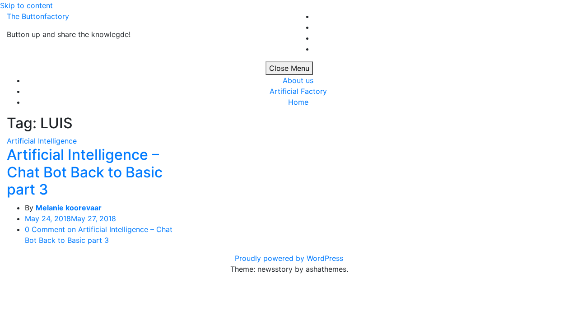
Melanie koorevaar (69, 207)
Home (298, 102)
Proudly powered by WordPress (289, 258)
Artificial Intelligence (42, 140)
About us (298, 80)
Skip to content (26, 5)
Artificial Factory (298, 91)
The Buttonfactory (38, 16)
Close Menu (289, 68)
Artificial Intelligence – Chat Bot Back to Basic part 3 (85, 172)
